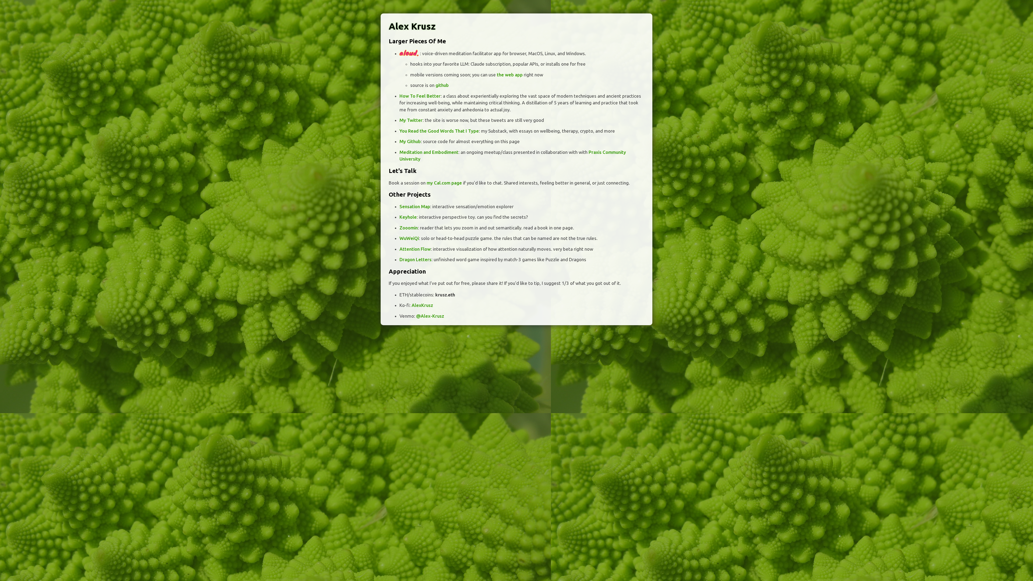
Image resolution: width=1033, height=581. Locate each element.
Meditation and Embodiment (428, 152)
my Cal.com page (444, 182)
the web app (510, 74)
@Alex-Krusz (430, 315)
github (442, 85)
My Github (410, 141)
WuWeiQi (409, 238)
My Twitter (411, 120)
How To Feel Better (420, 95)
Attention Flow (415, 248)
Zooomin (408, 227)
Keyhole (408, 216)
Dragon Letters (415, 259)
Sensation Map (414, 206)
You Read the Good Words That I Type (439, 130)
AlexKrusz (422, 305)
